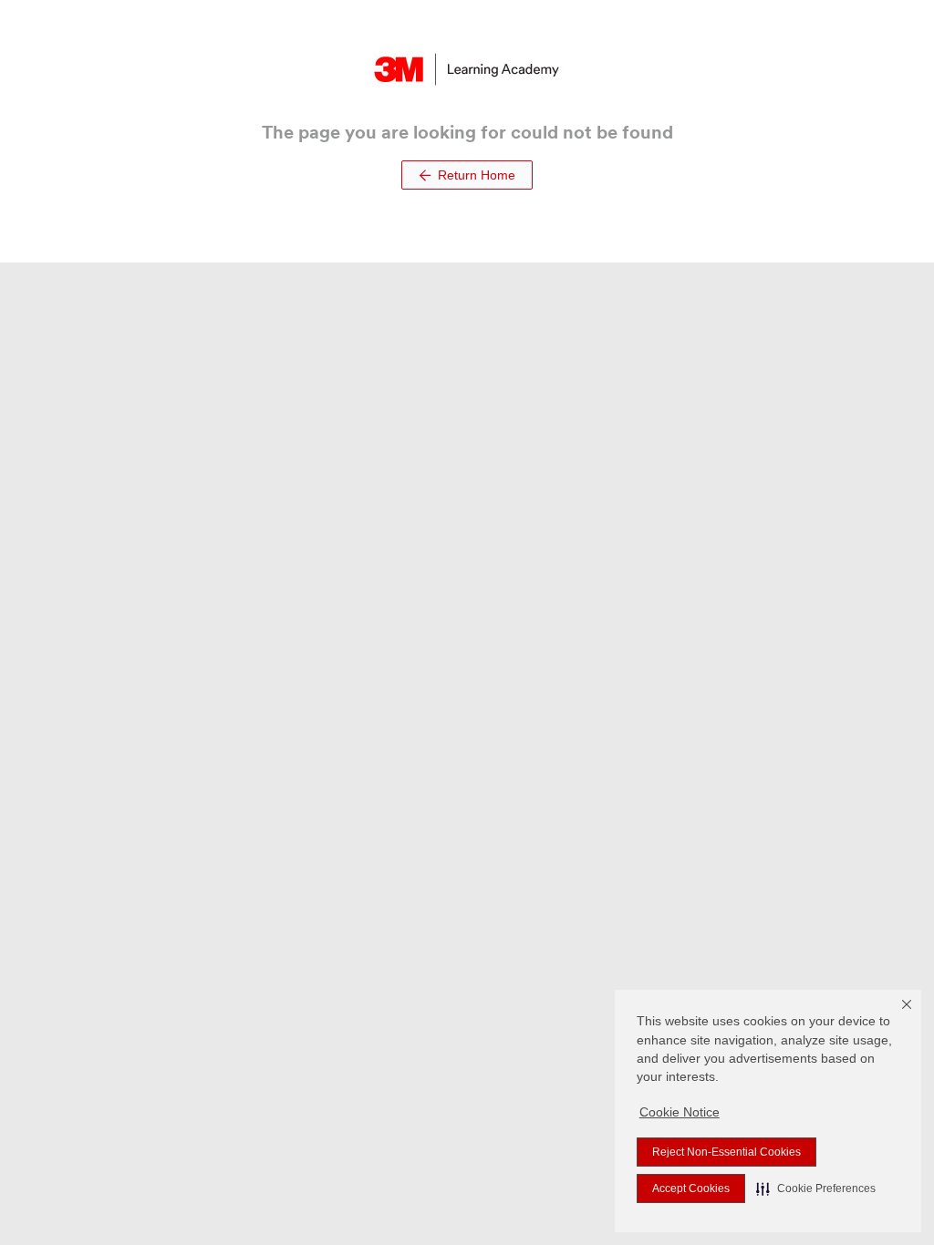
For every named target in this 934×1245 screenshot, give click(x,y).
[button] (815, 1188)
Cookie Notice (679, 1112)
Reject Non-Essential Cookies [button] (726, 1152)
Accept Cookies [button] (691, 1188)
